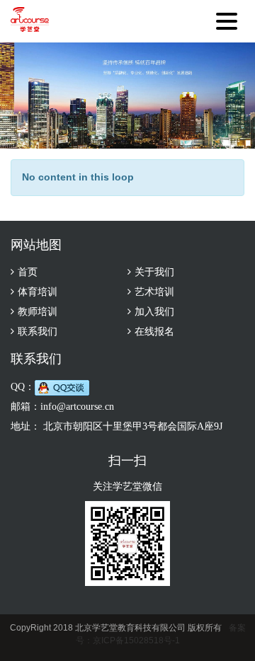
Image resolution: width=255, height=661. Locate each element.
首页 (28, 272)
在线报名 (154, 331)
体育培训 (37, 292)
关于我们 (154, 272)
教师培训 (37, 311)
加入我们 (154, 311)
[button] (230, 17)
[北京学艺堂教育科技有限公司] (30, 21)
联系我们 (37, 331)
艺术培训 (154, 292)
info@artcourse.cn (77, 406)
